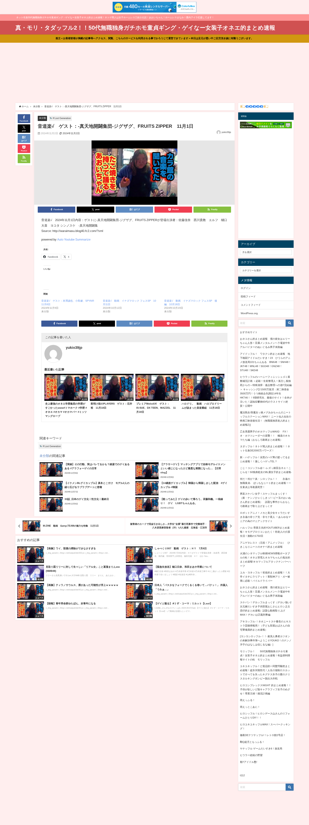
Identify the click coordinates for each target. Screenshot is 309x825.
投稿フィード (248, 296)
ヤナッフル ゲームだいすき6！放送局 (261, 748)
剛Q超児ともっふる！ (252, 742)
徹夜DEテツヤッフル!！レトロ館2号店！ (263, 735)
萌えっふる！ (247, 700)
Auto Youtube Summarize (73, 239)
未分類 (42, 118)
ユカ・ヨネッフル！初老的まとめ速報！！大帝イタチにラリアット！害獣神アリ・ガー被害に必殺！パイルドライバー (265, 576)
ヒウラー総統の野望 (251, 755)
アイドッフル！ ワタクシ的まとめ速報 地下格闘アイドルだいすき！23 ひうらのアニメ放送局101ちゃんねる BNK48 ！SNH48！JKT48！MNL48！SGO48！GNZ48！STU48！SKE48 (265, 362)
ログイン (246, 288)
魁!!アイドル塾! (248, 762)
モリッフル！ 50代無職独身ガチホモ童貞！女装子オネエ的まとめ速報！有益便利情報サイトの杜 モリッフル (265, 655)
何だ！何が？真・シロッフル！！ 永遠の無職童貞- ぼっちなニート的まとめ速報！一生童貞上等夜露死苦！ (265, 483)
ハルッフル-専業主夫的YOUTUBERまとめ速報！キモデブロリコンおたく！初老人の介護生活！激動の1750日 (265, 531)
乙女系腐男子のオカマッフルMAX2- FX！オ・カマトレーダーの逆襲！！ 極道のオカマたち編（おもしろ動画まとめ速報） (265, 435)
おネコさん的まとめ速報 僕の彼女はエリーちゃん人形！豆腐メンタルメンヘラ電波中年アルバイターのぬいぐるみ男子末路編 (265, 343)
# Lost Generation (62, 118)
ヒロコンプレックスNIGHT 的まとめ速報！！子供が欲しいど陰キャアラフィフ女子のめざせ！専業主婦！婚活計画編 (265, 689)
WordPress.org (249, 313)
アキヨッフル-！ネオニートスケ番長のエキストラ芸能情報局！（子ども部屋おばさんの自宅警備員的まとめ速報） (265, 625)
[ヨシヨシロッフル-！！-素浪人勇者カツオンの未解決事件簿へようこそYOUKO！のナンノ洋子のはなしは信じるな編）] (265, 640)
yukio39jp (226, 132)
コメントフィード (251, 305)
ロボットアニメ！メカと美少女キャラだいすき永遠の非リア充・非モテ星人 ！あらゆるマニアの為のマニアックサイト (265, 517)
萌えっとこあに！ (250, 707)
